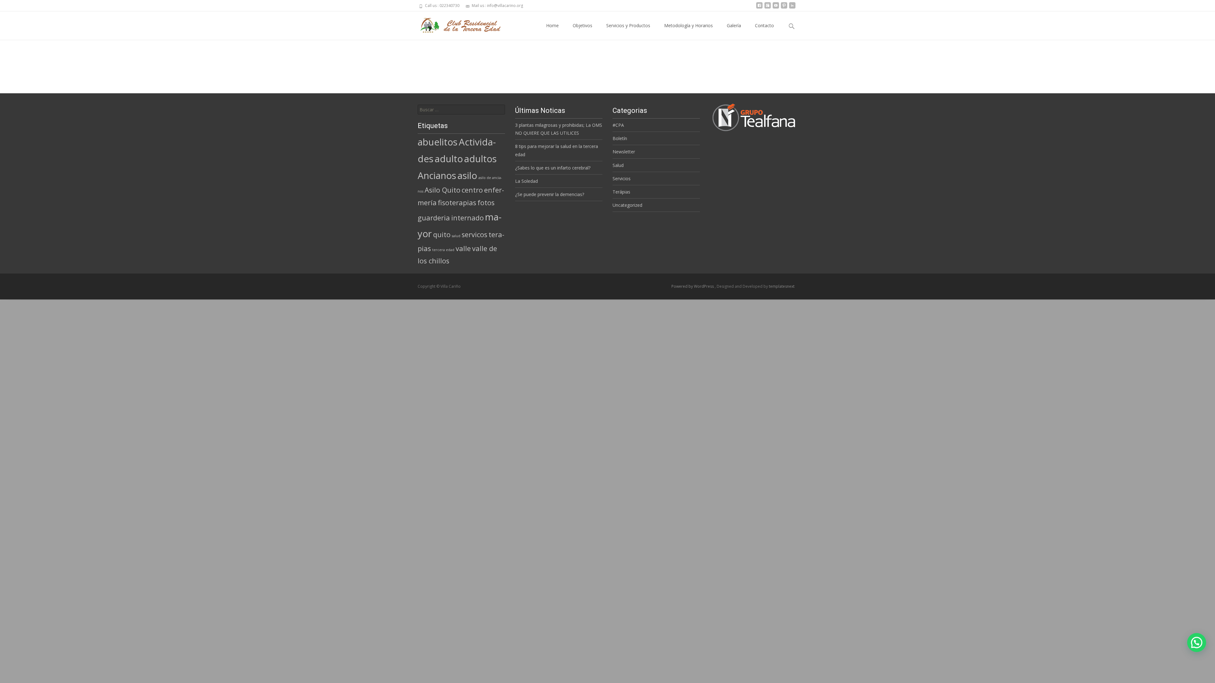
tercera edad (443, 250)
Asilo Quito (442, 189)
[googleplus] (767, 8)
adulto (449, 158)
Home (552, 25)
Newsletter (624, 152)
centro (472, 189)
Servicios (622, 178)
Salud (618, 165)
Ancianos (437, 175)
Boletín (620, 138)
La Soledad (526, 181)
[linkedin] (792, 8)
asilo (467, 175)
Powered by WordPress (693, 286)
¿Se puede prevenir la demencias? (549, 194)
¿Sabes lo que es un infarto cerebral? (552, 168)
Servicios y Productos (628, 25)
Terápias (621, 192)
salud (456, 236)
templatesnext (781, 286)
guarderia (434, 217)
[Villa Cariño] (457, 24)
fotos (486, 202)
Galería (734, 25)
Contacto (764, 25)
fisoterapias (457, 202)
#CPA (618, 125)
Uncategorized (627, 205)
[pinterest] (784, 8)
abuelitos (438, 142)
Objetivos (582, 25)
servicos (474, 234)
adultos (480, 158)
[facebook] (759, 8)
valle (463, 248)
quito (442, 234)
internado (467, 217)
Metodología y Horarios (688, 25)
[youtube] (776, 8)
